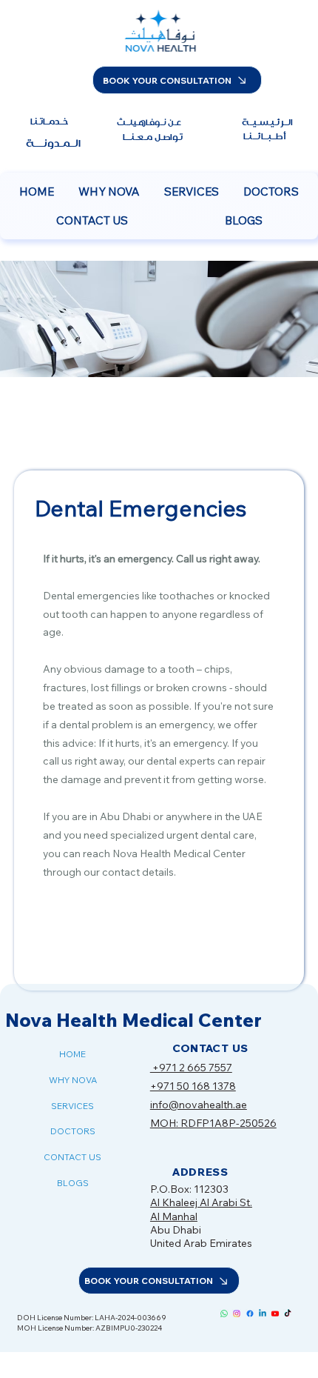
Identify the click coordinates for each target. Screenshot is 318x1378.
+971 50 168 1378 (193, 1086)
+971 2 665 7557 (191, 1067)
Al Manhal (173, 1216)
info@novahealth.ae (198, 1104)
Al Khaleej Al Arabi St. (201, 1202)
